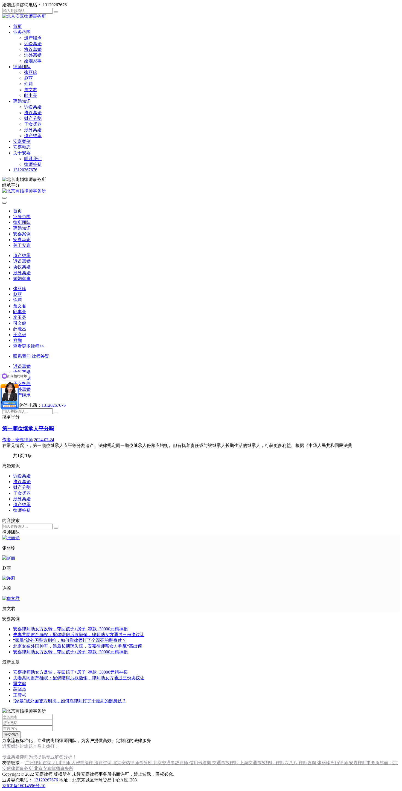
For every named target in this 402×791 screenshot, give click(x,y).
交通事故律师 (226, 762)
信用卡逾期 (200, 762)
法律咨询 (103, 762)
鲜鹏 (17, 340)
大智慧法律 (82, 762)
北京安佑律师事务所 (133, 762)
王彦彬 (19, 334)
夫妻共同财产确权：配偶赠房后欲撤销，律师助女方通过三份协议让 (78, 634)
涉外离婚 (33, 55)
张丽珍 (30, 72)
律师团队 (22, 66)
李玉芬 (19, 317)
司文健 (19, 323)
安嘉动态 (22, 147)
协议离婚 (33, 49)
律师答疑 (33, 164)
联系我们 (33, 158)
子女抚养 (33, 124)
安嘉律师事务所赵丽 (369, 762)
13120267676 (25, 170)
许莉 (28, 84)
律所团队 (22, 222)
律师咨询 (308, 762)
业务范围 (22, 32)
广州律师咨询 (39, 762)
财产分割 (33, 118)
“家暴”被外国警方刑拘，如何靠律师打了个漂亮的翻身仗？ (69, 640)
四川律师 (62, 762)
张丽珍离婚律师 (333, 762)
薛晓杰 (19, 329)
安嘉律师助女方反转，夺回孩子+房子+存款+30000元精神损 (70, 629)
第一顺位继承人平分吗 (28, 428)
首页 (17, 26)
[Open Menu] (4, 198)
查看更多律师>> (28, 346)
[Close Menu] (4, 203)
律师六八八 (287, 762)
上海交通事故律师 (258, 762)
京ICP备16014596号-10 (23, 785)
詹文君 (30, 89)
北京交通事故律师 (171, 762)
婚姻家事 (33, 61)
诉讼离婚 (33, 43)
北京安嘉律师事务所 (53, 768)
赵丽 (28, 78)
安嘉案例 (22, 141)
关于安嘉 (22, 153)
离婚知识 (22, 101)
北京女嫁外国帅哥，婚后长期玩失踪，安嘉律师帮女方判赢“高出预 (77, 646)
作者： (17, 439)
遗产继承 (33, 38)
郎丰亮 (30, 95)
